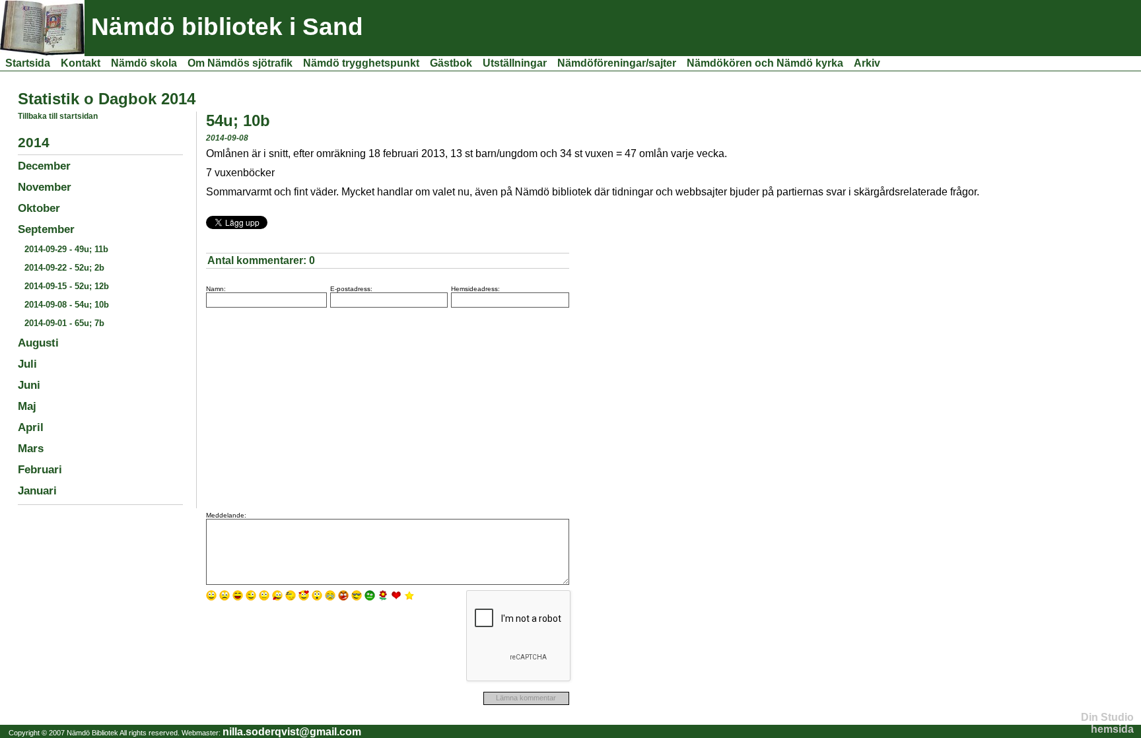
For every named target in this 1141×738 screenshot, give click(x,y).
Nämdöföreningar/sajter (616, 63)
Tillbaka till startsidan (58, 116)
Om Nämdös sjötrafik (240, 63)
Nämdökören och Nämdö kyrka (765, 63)
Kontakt (80, 63)
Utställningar (515, 63)
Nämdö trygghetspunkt (361, 63)
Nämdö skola (144, 63)
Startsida (27, 63)
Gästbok (451, 63)
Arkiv (867, 63)
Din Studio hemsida (1107, 723)
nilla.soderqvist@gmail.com (292, 731)
